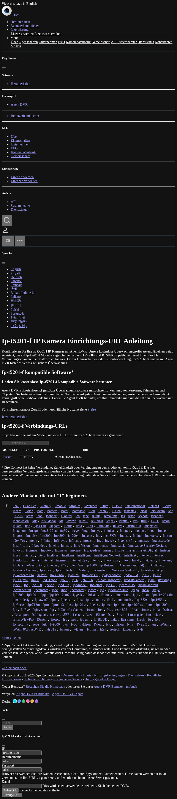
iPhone (105, 595)
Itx (156, 619)
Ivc (65, 624)
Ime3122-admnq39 (54, 530)
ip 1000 (91, 565)
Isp (65, 619)
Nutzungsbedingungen (109, 675)
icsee (131, 516)
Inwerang (165, 560)
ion (41, 565)
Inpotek (46, 550)
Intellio (144, 555)
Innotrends (100, 545)
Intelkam (68, 555)
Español (16, 281)
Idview (71, 521)
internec (61, 560)
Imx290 (59, 535)
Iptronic (119, 605)
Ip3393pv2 (20, 580)
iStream (85, 619)
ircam (91, 609)
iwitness (78, 629)
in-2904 (73, 535)
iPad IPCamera (134, 580)
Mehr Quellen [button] (11, 638)
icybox (143, 516)
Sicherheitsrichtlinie (37, 679)
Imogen (125, 530)
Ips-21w (80, 605)
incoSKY (110, 535)
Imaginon (19, 530)
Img (85, 530)
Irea (100, 609)
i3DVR (117, 506)
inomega (32, 550)
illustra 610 (133, 526)
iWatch (164, 624)
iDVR (83, 521)
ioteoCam (76, 565)
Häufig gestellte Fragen (100, 679)
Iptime (106, 605)
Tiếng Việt (18, 317)
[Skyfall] (23, 701)
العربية (15, 273)
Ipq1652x (141, 600)
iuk (44, 624)
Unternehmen (48, 42)
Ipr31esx (19, 605)
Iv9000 (55, 624)
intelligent (84, 555)
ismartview (153, 614)
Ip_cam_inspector (108, 580)
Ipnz (80, 600)
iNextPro (19, 540)
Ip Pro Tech (64, 570)
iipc (27, 526)
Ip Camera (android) (130, 565)
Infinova (59, 540)
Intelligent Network (107, 555)
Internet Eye (78, 560)
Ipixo (145, 595)
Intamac (28, 555)
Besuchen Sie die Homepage (45, 686)
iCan (91, 511)
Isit (110, 614)
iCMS (18, 516)
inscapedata (92, 550)
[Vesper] (36, 701)
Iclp (170, 511)
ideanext (157, 516)
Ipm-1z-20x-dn (162, 595)
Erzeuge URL (11, 795)
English (16, 269)
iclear (143, 511)
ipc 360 (37, 585)
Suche (7, 727)
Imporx (18, 535)
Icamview (78, 511)
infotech (87, 540)
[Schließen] (4, 67)
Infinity (46, 540)
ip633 (64, 580)
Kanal (6, 781)
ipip (135, 595)
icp (78, 516)
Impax (162, 530)
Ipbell (17, 585)
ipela (145, 590)
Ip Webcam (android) (122, 570)
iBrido (29, 511)
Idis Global (48, 521)
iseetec (77, 614)
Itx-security (20, 624)
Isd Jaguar (39, 614)
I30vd (104, 506)
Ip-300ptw (57, 575)
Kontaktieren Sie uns (67, 679)
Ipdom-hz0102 (118, 590)
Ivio (108, 624)
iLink (89, 526)
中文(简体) (19, 321)
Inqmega (61, 550)
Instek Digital (147, 550)
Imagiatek (151, 526)
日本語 (16, 300)
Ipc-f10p (63, 585)
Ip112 (145, 575)
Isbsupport (21, 614)
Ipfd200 (18, 595)
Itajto (114, 619)
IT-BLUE (100, 619)
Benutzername (11, 757)
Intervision (111, 560)
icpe (86, 516)
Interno (95, 560)
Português (17, 313)
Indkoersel (152, 535)
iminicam (110, 530)
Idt (61, 521)
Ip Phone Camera (24, 570)
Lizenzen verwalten (48, 34)
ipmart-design (22, 600)
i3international (135, 506)
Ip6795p (87, 580)
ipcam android (148, 585)
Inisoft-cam (20, 545)
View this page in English (19, 3)
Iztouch (128, 629)
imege (75, 530)
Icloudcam (157, 511)
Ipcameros (41, 590)
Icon (39, 516)
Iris (109, 609)
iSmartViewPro (23, 619)
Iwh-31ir (50, 629)
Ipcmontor (77, 590)
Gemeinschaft (101, 42)
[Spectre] (15, 701)
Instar (131, 550)
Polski (15, 309)
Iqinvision (40, 609)
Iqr (52, 609)
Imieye (95, 530)
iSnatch (42, 619)
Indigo (137, 535)
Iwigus (64, 629)
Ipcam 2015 (127, 585)
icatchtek (130, 511)
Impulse (31, 535)
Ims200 (45, 535)
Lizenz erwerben (22, 34)
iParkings (164, 580)
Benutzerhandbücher (25, 25)
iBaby (167, 506)
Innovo (17, 550)
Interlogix (19, 560)
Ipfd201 (32, 595)
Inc (98, 535)
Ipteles (94, 605)
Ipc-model (80, 585)
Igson (166, 521)
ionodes (52, 565)
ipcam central (22, 590)
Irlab (135, 609)
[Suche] (7, 220)
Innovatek (118, 545)
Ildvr (79, 526)
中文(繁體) (19, 326)
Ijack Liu (39, 526)
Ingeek (109, 540)
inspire (119, 550)
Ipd (102, 590)
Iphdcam (91, 595)
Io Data (18, 565)
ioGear (31, 565)
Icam (40, 511)
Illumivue (102, 526)
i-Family (45, 506)
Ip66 (75, 580)
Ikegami (54, 526)
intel (40, 555)
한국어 (16, 305)
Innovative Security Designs (147, 545)
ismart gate (135, 614)
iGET (155, 521)
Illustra (117, 526)
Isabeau (168, 609)
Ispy (73, 619)
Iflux (144, 521)
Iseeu (89, 614)
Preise (92, 409)
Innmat (65, 545)
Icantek (103, 511)
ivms (130, 624)
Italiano (16, 296)
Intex (125, 560)
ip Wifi (42, 575)
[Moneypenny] (28, 701)
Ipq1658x (157, 600)
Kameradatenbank (78, 42)
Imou (151, 530)
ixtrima (91, 629)
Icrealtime (110, 516)
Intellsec (158, 555)
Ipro (46, 605)
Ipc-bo (49, 585)
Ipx (15, 609)
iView (98, 624)
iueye (35, 624)
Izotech (115, 629)
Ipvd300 (162, 605)
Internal (47, 560)
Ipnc (54, 600)
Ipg (43, 595)
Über (14, 42)
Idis (34, 521)
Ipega (135, 590)
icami (64, 511)
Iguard (17, 526)
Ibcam (17, 511)
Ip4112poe (50, 580)
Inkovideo (38, 545)
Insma (107, 550)
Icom (29, 516)
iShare (100, 614)
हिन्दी (14, 289)
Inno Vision (82, 545)
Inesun (167, 535)
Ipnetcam (67, 600)
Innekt (53, 545)
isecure (54, 614)
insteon (165, 550)
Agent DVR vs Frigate (67, 694)
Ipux (149, 605)
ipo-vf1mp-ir (94, 600)
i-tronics (74, 506)
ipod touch (124, 600)
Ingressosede (161, 540)
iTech (141, 619)
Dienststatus (145, 42)
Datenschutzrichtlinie (77, 675)
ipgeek (77, 595)
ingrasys (143, 540)
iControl (66, 516)
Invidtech (148, 560)
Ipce (64, 590)
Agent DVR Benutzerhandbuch (115, 686)
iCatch (116, 511)
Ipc (26, 585)
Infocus (74, 540)
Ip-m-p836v (90, 575)
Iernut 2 (124, 521)
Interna (34, 560)
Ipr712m (34, 605)
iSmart (120, 614)
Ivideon (85, 624)
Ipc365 (110, 585)
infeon (32, 540)
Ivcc (74, 624)
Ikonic (68, 526)
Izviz (140, 629)
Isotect (55, 619)
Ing (99, 540)
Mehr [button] (14, 38)
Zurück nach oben (14, 668)
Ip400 (35, 580)
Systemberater (127, 42)
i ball (16, 506)
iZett (103, 629)
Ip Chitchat (155, 565)
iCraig (96, 516)
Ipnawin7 (41, 600)
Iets (135, 521)
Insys (16, 555)
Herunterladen (20, 22)
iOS (63, 565)
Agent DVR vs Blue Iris (32, 694)
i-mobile (60, 506)
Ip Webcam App (152, 570)
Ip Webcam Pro (23, 575)
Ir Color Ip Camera (71, 609)
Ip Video (81, 570)
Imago (33, 530)
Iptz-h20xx (135, 605)
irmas (145, 609)
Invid (135, 560)
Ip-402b (73, 575)
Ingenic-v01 (126, 540)
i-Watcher (90, 506)
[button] (5, 233)
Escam (7, 457)
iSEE (66, 614)
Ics (123, 516)
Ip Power (46, 570)
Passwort (8, 765)
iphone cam (122, 595)
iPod (110, 600)
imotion (139, 530)
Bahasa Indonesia (23, 292)
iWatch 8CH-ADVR (27, 629)
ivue (153, 624)
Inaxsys (87, 535)
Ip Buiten (106, 565)
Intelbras (52, 555)
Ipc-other (96, 585)
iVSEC (142, 624)
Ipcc (55, 590)
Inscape (75, 550)
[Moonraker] (19, 701)
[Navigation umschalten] (20, 241)
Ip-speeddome (111, 575)
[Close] (3, 745)
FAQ (61, 42)
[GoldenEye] (32, 701)
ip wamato (98, 570)
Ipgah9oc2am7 (59, 595)
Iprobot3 (58, 605)
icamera (52, 511)
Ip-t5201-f (131, 575)
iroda (156, 609)
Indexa (124, 535)
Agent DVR (19, 104)
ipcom (92, 590)
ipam (151, 580)
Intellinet (130, 555)
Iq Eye (25, 609)
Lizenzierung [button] (19, 29)
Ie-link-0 (97, 521)
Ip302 (157, 575)
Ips (69, 605)
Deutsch (16, 277)
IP (3, 748)
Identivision (21, 521)
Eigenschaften (28, 42)
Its (149, 619)
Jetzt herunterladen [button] (14, 417)
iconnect (51, 516)
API (114, 42)
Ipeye (156, 590)
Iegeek (110, 521)
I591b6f (153, 506)
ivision (119, 624)
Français (16, 285)
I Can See (29, 506)
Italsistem (127, 619)
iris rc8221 (121, 609)
